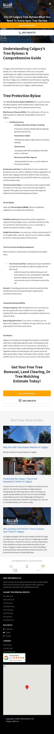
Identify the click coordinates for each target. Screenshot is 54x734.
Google (8, 636)
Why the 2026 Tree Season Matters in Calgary (25, 447)
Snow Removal (8, 620)
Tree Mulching (8, 610)
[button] (50, 3)
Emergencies (7, 617)
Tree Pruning (7, 603)
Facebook (9, 629)
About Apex (7, 645)
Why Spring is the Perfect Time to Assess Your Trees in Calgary (23, 530)
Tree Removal (8, 596)
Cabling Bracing (8, 606)
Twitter (8, 632)
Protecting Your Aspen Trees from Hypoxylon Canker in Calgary (20, 480)
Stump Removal (8, 600)
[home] (7, 4)
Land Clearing (8, 613)
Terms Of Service (9, 652)
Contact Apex (8, 648)
